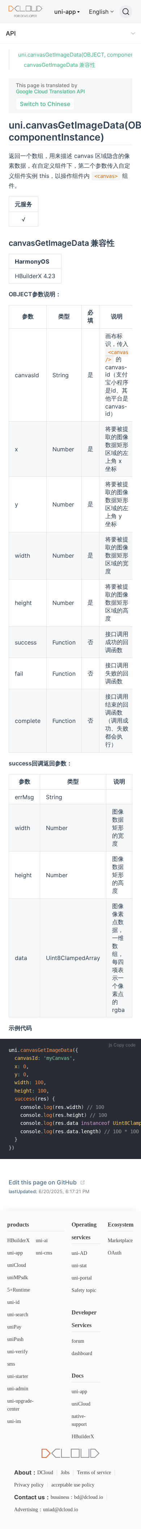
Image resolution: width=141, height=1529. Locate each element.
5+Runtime (18, 1290)
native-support (79, 1420)
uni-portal (82, 1278)
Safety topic (84, 1290)
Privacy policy (29, 1485)
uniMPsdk (17, 1277)
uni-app (65, 11)
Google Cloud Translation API (50, 91)
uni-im (14, 1421)
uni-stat (79, 1265)
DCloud (45, 1472)
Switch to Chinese (45, 103)
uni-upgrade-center (20, 1405)
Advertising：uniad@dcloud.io (46, 1509)
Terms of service (94, 1472)
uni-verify (17, 1351)
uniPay (14, 1327)
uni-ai (42, 1240)
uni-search (17, 1314)
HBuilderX (18, 1240)
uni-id (13, 1302)
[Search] (125, 11)
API (11, 33)
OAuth (114, 1253)
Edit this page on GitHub (43, 1182)
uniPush (15, 1339)
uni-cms (44, 1253)
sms (11, 1364)
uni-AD (79, 1253)
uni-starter (17, 1376)
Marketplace (120, 1240)
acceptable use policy (72, 1485)
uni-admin (17, 1388)
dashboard (82, 1353)
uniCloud (16, 1265)
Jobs (65, 1472)
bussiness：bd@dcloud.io (77, 1497)
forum (78, 1341)
